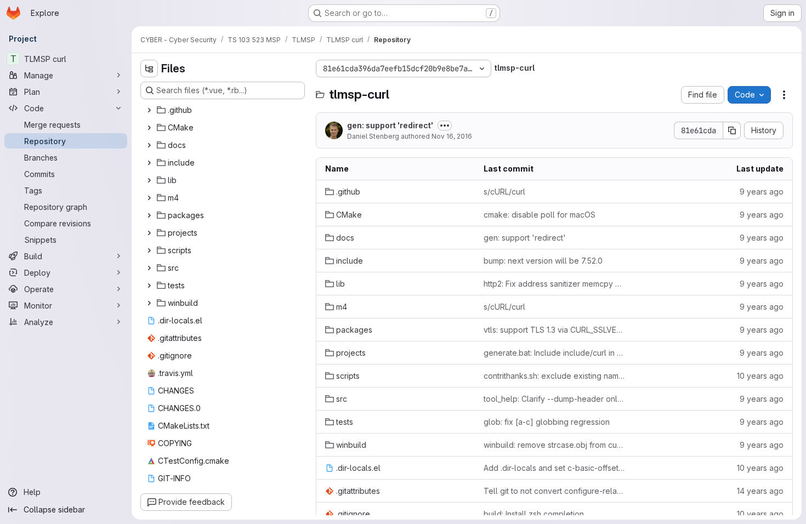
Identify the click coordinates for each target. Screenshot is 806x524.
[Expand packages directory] (149, 215)
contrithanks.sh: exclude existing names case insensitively (554, 375)
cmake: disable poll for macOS (539, 214)
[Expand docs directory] (149, 145)
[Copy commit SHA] (732, 130)
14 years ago (760, 490)
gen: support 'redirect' (390, 125)
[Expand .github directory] (149, 110)
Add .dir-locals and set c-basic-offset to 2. (554, 467)
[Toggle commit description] (445, 125)
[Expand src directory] (149, 268)
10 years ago (760, 375)
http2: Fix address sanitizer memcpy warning (554, 283)
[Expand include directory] (149, 162)
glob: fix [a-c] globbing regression (547, 421)
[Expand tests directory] (149, 285)
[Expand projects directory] (149, 233)
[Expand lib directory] (149, 180)
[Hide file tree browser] (149, 68)
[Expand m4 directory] (149, 197)
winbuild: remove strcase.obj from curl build (554, 444)
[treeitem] (224, 110)
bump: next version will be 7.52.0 (543, 260)
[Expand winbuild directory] (149, 303)
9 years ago (762, 191)
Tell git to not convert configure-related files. (554, 490)
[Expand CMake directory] (149, 127)
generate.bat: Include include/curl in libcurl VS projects (554, 352)
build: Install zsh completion (534, 514)
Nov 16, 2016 (452, 136)
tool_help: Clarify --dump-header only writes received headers (554, 398)
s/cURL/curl (504, 191)
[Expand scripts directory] (149, 250)
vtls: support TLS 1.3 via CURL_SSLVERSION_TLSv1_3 (554, 329)
